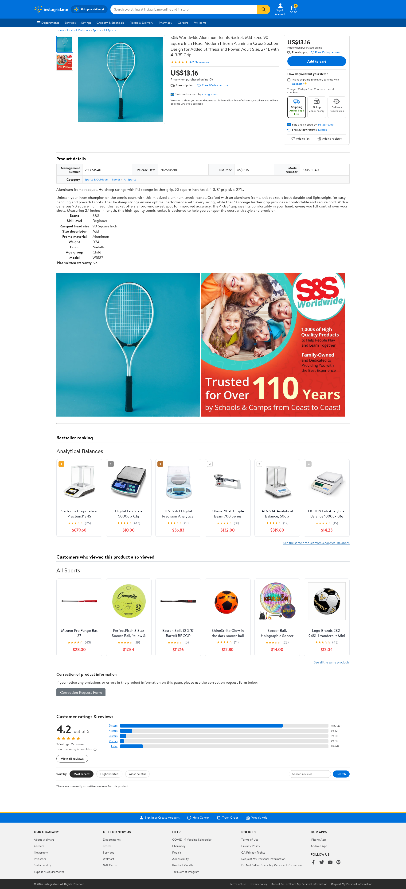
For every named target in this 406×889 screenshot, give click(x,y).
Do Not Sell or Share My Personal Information (271, 865)
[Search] (263, 9)
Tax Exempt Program (185, 872)
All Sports (110, 30)
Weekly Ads (259, 818)
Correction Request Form (81, 692)
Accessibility (180, 859)
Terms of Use (249, 839)
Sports (97, 30)
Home (60, 30)
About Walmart (44, 839)
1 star (114, 746)
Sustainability (42, 865)
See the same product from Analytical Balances (316, 542)
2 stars (113, 741)
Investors (40, 859)
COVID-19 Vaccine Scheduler (191, 839)
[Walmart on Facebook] (313, 863)
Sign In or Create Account (162, 818)
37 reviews (202, 62)
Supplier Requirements (49, 872)
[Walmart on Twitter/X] (321, 863)
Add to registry (332, 139)
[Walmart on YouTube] (330, 863)
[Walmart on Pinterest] (338, 863)
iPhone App (318, 839)
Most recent (82, 774)
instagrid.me (210, 94)
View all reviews (72, 758)
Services (70, 22)
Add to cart (316, 61)
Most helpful (137, 774)
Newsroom (41, 852)
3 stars (113, 736)
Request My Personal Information (263, 859)
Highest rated (109, 774)
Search (341, 774)
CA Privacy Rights (253, 852)
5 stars (113, 725)
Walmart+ (109, 859)
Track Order (230, 818)
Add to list (302, 139)
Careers (183, 22)
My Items (200, 22)
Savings (86, 22)
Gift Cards (110, 865)
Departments (50, 22)
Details (322, 129)
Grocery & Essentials (110, 22)
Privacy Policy (250, 846)
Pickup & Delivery (141, 22)
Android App (319, 846)
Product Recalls (182, 865)
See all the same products (332, 662)
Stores (107, 846)
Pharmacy (165, 22)
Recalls (176, 852)
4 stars (113, 730)
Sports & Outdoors (78, 30)
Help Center (201, 818)
